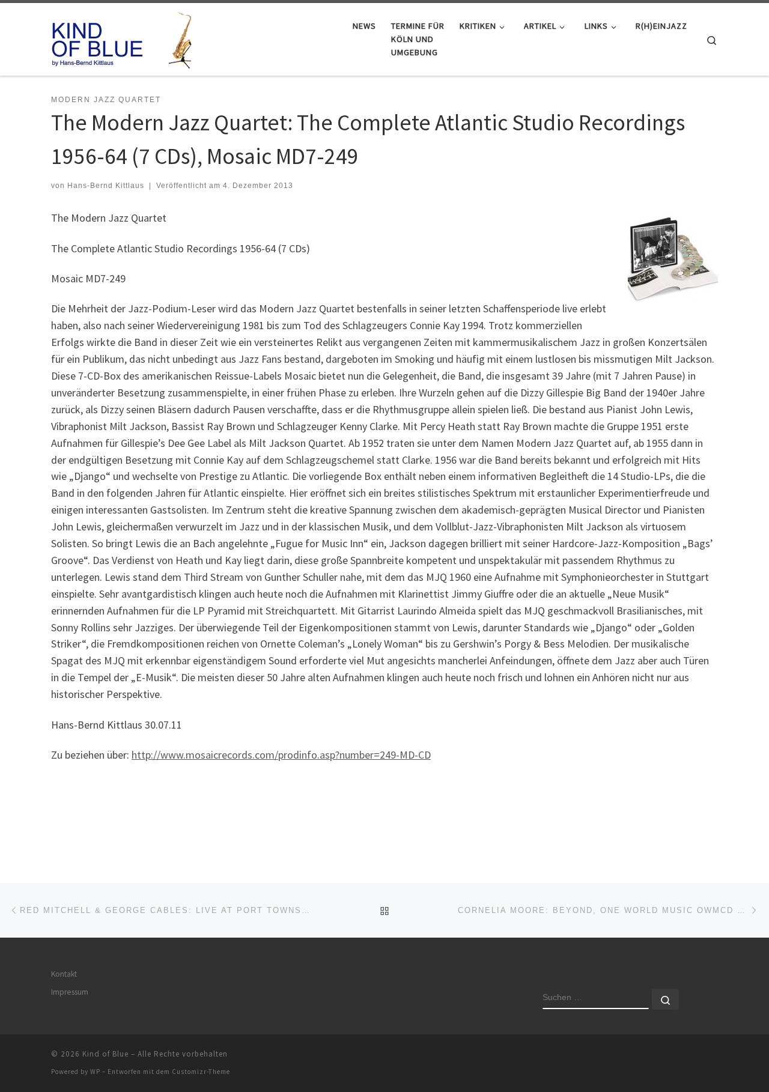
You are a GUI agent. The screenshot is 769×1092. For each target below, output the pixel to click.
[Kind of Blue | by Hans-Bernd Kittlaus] (126, 36)
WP (95, 1071)
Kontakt (64, 974)
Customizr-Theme (201, 1071)
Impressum (69, 992)
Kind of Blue (105, 1054)
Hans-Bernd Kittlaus (105, 185)
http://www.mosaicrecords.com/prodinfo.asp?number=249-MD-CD (281, 755)
